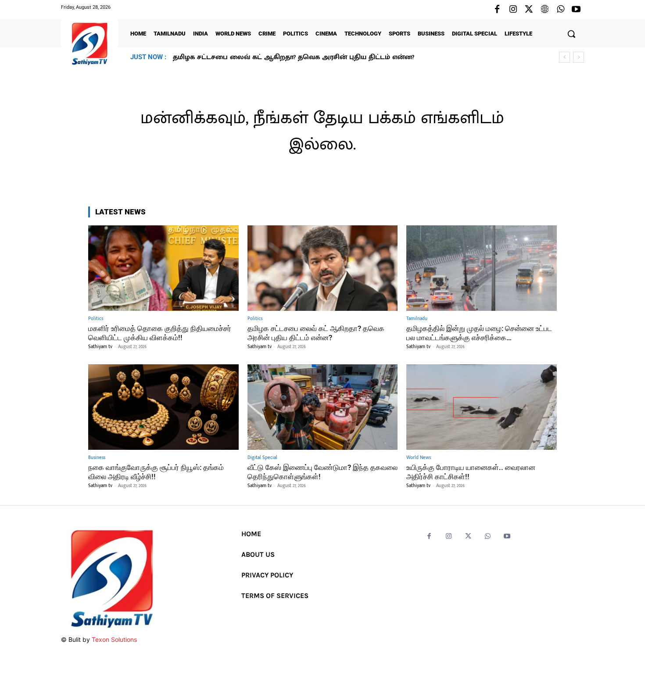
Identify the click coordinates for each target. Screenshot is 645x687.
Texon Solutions (114, 639)
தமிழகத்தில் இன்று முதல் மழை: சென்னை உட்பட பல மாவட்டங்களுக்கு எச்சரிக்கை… (313, 57)
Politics (95, 319)
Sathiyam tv (100, 347)
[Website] (544, 10)
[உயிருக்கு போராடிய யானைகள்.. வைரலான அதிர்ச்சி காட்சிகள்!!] (481, 407)
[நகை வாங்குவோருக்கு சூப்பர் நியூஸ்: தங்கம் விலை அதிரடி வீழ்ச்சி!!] (163, 407)
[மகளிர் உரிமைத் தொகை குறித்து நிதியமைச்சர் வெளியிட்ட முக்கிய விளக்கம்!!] (163, 268)
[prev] (564, 57)
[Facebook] (497, 10)
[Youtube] (576, 10)
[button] (571, 33)
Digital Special (262, 458)
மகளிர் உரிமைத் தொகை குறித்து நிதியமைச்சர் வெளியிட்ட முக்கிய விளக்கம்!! (159, 333)
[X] (529, 10)
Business (96, 458)
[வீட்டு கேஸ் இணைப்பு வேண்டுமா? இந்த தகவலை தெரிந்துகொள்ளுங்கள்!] (322, 407)
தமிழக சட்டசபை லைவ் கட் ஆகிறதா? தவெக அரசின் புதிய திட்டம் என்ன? (315, 333)
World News (418, 458)
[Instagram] (513, 10)
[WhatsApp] (560, 10)
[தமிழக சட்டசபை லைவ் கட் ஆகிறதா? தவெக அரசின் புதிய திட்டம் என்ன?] (322, 268)
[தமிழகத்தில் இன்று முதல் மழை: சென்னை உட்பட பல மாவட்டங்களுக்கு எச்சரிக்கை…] (481, 268)
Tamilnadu (416, 319)
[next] (578, 57)
